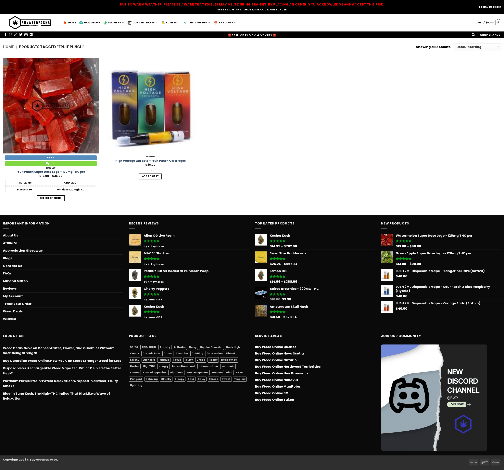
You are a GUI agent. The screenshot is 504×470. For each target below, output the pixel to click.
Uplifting (136, 385)
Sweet (226, 379)
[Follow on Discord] (31, 35)
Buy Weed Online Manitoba (277, 386)
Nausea (217, 372)
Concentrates (143, 22)
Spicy (201, 379)
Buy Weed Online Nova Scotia (279, 353)
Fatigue (163, 359)
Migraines (176, 372)
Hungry (163, 366)
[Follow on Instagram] (10, 35)
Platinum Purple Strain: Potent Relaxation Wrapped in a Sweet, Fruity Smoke (60, 383)
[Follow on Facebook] (5, 35)
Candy (134, 353)
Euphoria (149, 359)
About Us (10, 235)
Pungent (136, 379)
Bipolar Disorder (211, 347)
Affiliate (10, 243)
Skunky (166, 379)
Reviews (10, 288)
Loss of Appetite (154, 372)
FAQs (7, 273)
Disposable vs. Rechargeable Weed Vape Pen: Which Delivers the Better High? (62, 371)
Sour (191, 379)
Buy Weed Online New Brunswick (282, 373)
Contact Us (12, 266)
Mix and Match (15, 281)
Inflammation (208, 366)
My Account (13, 296)
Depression (215, 353)
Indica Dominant (183, 366)
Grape (200, 359)
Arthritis (180, 347)
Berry (193, 347)
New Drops (92, 22)
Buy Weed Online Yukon (274, 399)
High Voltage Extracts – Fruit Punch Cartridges (150, 161)
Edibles (171, 22)
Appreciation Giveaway (23, 250)
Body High (233, 347)
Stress (213, 379)
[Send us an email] (26, 35)
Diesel (230, 353)
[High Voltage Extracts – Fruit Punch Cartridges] (150, 105)
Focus (177, 359)
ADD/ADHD (149, 347)
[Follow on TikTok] (15, 35)
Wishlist (10, 319)
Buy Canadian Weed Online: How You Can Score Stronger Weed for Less (62, 360)
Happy (213, 359)
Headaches (229, 359)
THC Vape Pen (198, 22)
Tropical (240, 379)
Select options (51, 198)
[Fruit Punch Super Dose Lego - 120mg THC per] (51, 105)
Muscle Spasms (197, 372)
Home (8, 46)
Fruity (189, 359)
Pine (229, 372)
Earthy (134, 359)
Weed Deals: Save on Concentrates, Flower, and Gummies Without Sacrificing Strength (58, 351)
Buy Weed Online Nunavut (276, 380)
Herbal (134, 366)
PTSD (239, 372)
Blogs (7, 258)
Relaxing (152, 379)
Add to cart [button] (150, 176)
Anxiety (165, 347)
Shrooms (226, 22)
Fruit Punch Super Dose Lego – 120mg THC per (51, 172)
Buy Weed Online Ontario (276, 360)
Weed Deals (13, 311)
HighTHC (149, 366)
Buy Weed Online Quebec (275, 347)
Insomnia (227, 366)
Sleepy (179, 379)
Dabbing (197, 353)
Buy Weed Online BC (271, 393)
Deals (72, 22)
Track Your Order (17, 304)
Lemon (135, 372)
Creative (182, 353)
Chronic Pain (151, 353)
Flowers (114, 22)
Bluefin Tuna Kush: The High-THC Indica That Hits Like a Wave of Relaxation (56, 396)
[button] (473, 35)
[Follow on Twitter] (20, 35)
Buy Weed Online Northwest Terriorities (288, 366)
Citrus (168, 353)
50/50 (134, 347)
